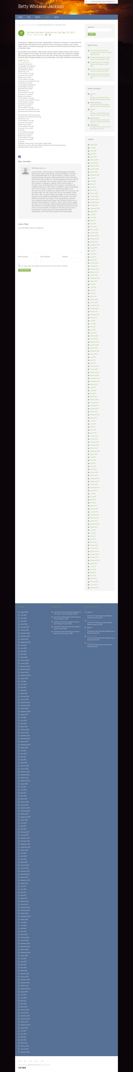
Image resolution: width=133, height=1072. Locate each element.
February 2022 (94, 299)
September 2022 (94, 278)
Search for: (91, 27)
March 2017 (93, 433)
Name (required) (23, 257)
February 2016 (94, 472)
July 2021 (92, 321)
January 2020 (94, 369)
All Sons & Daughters (24, 62)
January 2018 (94, 403)
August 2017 (93, 418)
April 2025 (93, 187)
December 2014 (94, 515)
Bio (25, 1061)
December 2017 (94, 406)
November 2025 (94, 169)
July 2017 (93, 421)
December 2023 (94, 236)
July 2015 (93, 494)
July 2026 (92, 148)
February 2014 (94, 545)
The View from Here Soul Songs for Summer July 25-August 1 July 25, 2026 (100, 64)
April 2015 (93, 503)
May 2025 (92, 184)
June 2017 (93, 424)
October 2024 (94, 205)
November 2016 (94, 445)
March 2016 (93, 469)
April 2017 (93, 430)
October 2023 (94, 242)
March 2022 (93, 296)
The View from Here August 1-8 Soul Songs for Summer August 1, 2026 (100, 58)
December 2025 (94, 166)
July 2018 (93, 387)
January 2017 (94, 439)
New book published (31, 25)
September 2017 (95, 415)
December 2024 (94, 199)
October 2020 (94, 348)
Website (65, 257)
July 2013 (93, 566)
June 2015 (93, 497)
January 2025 (94, 196)
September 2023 (94, 245)
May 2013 (93, 572)
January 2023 (94, 266)
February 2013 (94, 582)
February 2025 (94, 193)
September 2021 (94, 315)
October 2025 (94, 172)
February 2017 (94, 436)
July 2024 (92, 214)
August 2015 (93, 490)
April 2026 (93, 154)
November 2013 (94, 554)
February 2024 (94, 230)
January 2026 (94, 163)
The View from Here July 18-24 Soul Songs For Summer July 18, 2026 (100, 70)
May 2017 (93, 427)
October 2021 (94, 311)
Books (30, 1061)
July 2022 (92, 284)
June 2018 (93, 390)
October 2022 (94, 275)
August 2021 (93, 318)
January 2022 (94, 302)
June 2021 (93, 324)
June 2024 (93, 217)
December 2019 (94, 372)
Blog (24, 25)
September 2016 (95, 451)
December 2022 (94, 269)
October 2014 (94, 521)
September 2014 (95, 524)
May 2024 (92, 220)
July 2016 (93, 457)
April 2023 (93, 257)
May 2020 (92, 360)
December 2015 (94, 478)
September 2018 (95, 381)
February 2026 (94, 160)
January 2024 (94, 233)
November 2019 (94, 375)
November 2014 (94, 518)
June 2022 (93, 287)
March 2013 (93, 578)
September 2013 (95, 560)
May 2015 (93, 500)
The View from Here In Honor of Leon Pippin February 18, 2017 (100, 128)
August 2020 (93, 354)
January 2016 (94, 475)
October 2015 (94, 484)
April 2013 (93, 575)
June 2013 (93, 569)
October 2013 (94, 557)
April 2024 (93, 224)
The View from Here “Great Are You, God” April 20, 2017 (50, 32)
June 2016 (93, 460)
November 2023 (94, 239)
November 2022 (94, 272)
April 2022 (93, 293)
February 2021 (94, 336)
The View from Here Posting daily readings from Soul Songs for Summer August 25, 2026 (101, 52)
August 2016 (93, 454)
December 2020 (94, 342)
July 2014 (93, 530)
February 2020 (94, 366)
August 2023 (93, 248)
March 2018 (93, 396)
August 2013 (93, 563)
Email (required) (45, 257)
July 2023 (92, 251)
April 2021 (93, 330)
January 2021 (94, 339)
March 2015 (93, 506)
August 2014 (93, 527)
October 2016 (94, 448)
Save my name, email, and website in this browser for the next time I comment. (43, 266)
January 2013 (94, 585)
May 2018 (93, 393)
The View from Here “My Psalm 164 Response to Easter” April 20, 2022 (100, 114)
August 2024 (93, 211)
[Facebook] (19, 156)
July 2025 (92, 178)
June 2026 (93, 151)
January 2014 (94, 548)
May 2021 (92, 327)
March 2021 (93, 333)
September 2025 (94, 175)
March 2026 (93, 157)
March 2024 (93, 227)
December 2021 (94, 305)
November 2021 (94, 308)
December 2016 (94, 442)
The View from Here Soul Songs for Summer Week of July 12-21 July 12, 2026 (100, 76)
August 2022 (93, 281)
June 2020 (93, 357)
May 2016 (93, 463)
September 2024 (94, 208)
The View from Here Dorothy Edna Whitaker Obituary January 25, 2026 (100, 98)
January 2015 (94, 512)
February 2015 (94, 509)
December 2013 (94, 551)
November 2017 (94, 409)
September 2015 (95, 487)
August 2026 (93, 145)
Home (19, 25)
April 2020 (93, 363)
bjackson (29, 35)
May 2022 (92, 290)
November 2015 (94, 481)
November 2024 (94, 202)
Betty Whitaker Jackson (41, 6)
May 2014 (93, 536)
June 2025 (93, 181)
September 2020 (94, 351)
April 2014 (93, 539)
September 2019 (95, 378)
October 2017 (94, 412)
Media (42, 1061)
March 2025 (93, 190)
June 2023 (93, 254)
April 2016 (93, 466)
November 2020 (94, 345)
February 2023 (94, 263)
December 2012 (94, 588)
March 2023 (93, 260)
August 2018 (93, 384)
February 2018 (94, 399)
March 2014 (93, 542)
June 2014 (93, 533)
